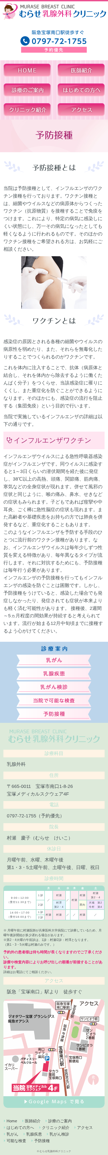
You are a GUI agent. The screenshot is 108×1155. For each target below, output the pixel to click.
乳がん (12, 1134)
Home (12, 1121)
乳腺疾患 (34, 1134)
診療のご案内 (60, 1121)
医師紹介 (33, 1121)
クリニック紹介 (55, 1127)
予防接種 (42, 1140)
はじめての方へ (20, 1127)
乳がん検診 (59, 1134)
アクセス (85, 1127)
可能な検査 (16, 1140)
